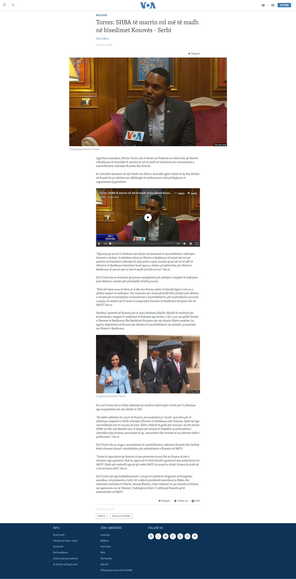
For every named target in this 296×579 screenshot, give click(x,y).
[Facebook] (273, 5)
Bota (103, 553)
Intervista (106, 547)
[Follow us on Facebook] (151, 536)
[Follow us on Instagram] (173, 536)
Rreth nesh (59, 535)
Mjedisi (105, 564)
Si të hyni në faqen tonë (65, 564)
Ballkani (101, 15)
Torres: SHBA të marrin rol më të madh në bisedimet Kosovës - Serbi (140, 193)
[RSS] (180, 536)
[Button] (194, 54)
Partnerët (58, 547)
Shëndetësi (106, 558)
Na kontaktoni (60, 553)
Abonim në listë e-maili (65, 541)
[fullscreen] (197, 244)
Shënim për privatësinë (65, 558)
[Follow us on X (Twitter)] (158, 536)
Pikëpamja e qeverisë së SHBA (116, 570)
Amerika (105, 535)
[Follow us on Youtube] (166, 536)
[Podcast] (187, 536)
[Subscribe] (195, 536)
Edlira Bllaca (102, 39)
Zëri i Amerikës (110, 197)
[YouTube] (263, 5)
